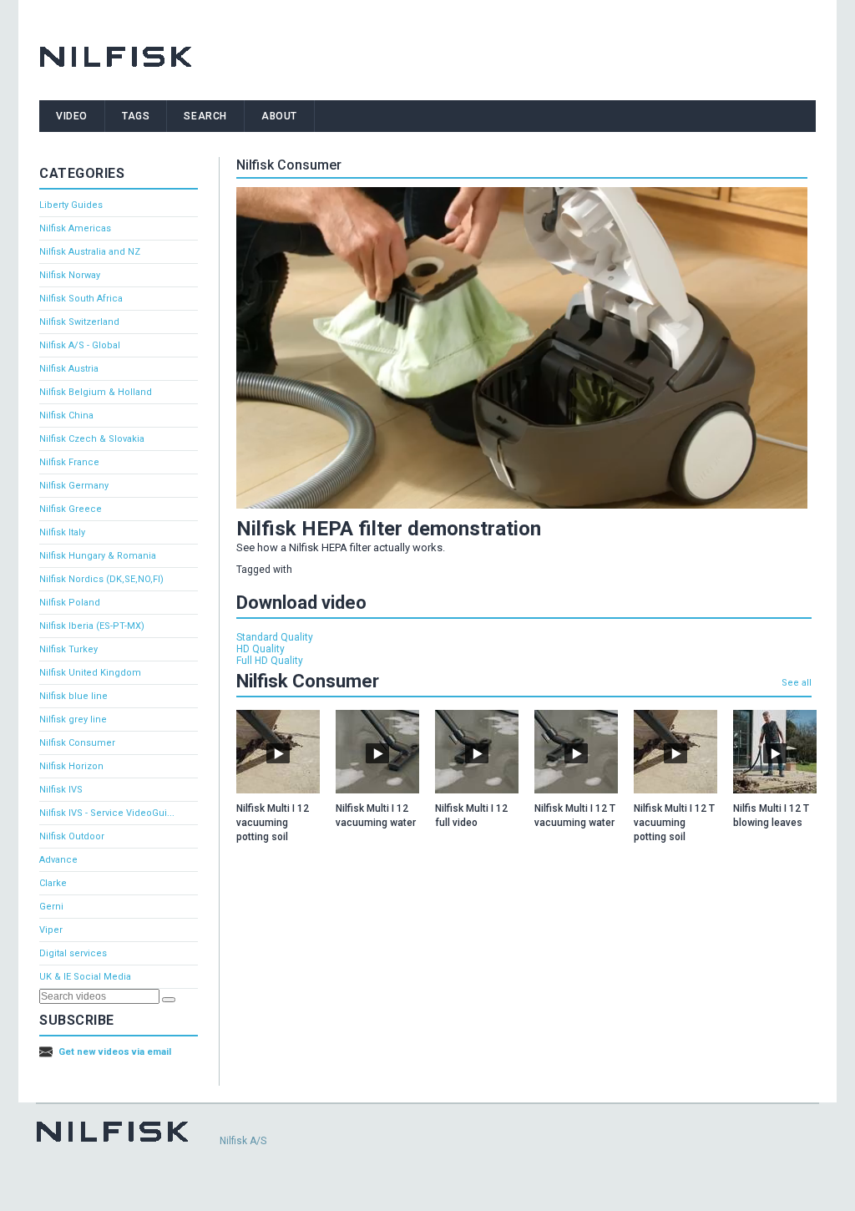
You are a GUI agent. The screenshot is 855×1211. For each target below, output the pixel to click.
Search (205, 116)
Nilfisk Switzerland (79, 322)
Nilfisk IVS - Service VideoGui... (107, 813)
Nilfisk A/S (243, 1141)
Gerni (51, 906)
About (279, 116)
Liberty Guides (71, 205)
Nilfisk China (66, 415)
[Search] (168, 999)
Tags (135, 116)
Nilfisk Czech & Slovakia (91, 438)
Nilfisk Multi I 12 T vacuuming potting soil (674, 823)
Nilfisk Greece (70, 509)
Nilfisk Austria (69, 368)
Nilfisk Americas (75, 228)
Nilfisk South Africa (81, 298)
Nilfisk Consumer (77, 742)
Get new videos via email (114, 1051)
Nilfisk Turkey (68, 649)
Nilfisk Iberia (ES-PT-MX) (91, 626)
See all (797, 682)
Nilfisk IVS (61, 789)
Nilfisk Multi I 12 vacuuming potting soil (272, 823)
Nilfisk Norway (69, 275)
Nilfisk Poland (69, 602)
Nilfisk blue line (73, 696)
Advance (58, 859)
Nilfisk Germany (74, 485)
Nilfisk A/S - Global (79, 345)
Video (72, 116)
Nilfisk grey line (73, 719)
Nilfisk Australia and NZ (89, 251)
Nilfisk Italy (62, 532)
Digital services (73, 953)
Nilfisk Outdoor (71, 836)
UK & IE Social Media (85, 976)
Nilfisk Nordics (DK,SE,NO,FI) (101, 579)
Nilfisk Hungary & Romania (97, 555)
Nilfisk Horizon (71, 766)
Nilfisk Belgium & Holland (95, 392)
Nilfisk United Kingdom (90, 672)
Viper (51, 930)
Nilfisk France (69, 462)
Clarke (53, 883)
